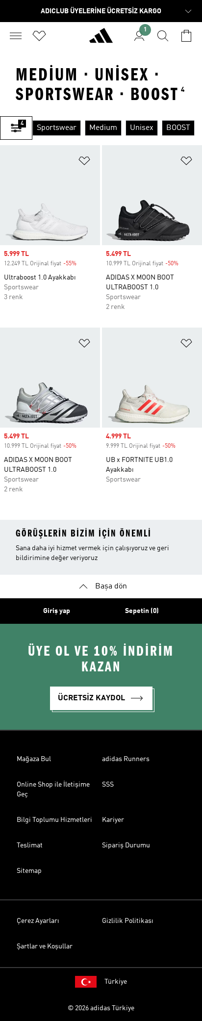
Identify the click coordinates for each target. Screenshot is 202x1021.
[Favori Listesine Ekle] (84, 162)
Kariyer (113, 820)
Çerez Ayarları (38, 921)
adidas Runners (126, 759)
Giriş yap (56, 611)
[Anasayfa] (101, 39)
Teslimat (30, 845)
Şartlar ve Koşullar (45, 946)
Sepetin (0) (142, 611)
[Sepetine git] (186, 36)
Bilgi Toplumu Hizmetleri (54, 820)
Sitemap (29, 871)
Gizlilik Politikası (127, 921)
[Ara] (163, 36)
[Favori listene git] (39, 36)
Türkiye (115, 981)
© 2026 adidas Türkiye (101, 1008)
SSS (108, 784)
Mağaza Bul (34, 759)
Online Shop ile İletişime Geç (53, 789)
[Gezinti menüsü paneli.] (15, 36)
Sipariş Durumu (126, 845)
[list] (117, 128)
